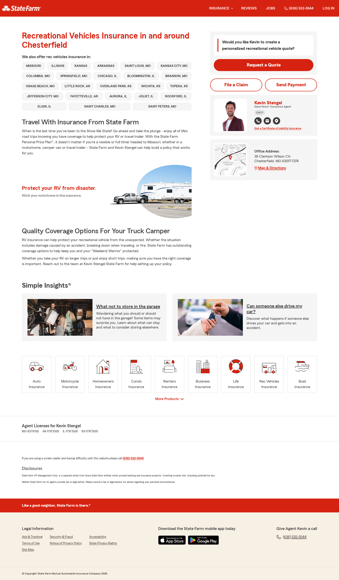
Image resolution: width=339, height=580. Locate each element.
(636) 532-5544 (301, 8)
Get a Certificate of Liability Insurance (277, 128)
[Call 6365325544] (258, 121)
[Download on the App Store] (172, 540)
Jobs (270, 8)
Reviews (249, 8)
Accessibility (97, 536)
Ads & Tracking (32, 536)
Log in (328, 8)
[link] (21, 8)
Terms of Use (31, 543)
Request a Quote (264, 65)
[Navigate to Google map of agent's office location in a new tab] (276, 121)
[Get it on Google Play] (203, 540)
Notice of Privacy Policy (66, 543)
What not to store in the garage (128, 306)
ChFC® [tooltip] (259, 112)
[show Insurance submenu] (231, 8)
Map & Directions (272, 168)
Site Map (28, 549)
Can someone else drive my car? (274, 309)
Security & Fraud (61, 536)
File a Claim (236, 85)
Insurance (219, 8)
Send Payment (291, 85)
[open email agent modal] (267, 121)
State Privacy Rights (103, 543)
